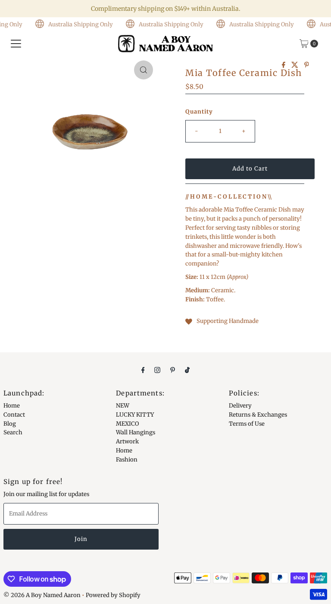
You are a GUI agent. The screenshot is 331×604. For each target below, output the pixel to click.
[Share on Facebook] (284, 65)
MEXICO (127, 423)
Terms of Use (247, 423)
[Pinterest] (172, 369)
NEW (122, 405)
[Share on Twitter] (295, 65)
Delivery (240, 405)
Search (12, 432)
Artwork (127, 441)
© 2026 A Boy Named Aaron (42, 595)
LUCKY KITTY (135, 414)
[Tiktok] (187, 369)
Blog (9, 423)
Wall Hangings (135, 432)
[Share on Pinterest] (306, 65)
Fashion (126, 459)
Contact (14, 414)
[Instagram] (157, 369)
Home (11, 405)
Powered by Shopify (113, 595)
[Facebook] (143, 369)
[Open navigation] (16, 43)
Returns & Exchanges (258, 414)
